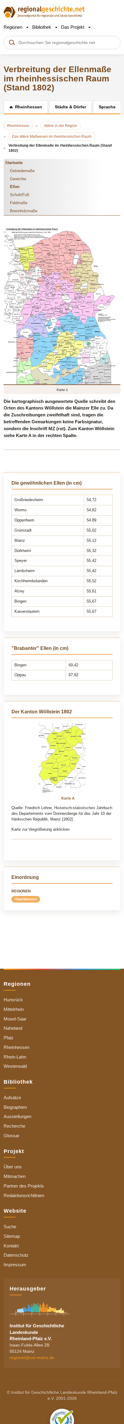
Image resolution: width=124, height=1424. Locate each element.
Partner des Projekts (24, 1185)
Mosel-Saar (15, 1018)
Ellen (15, 186)
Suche (10, 1226)
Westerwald (15, 1066)
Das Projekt (73, 27)
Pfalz (9, 1037)
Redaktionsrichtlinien (24, 1195)
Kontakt (11, 1245)
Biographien (15, 1107)
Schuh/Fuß (19, 194)
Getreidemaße (22, 171)
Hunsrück (13, 999)
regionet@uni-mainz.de (32, 1357)
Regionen (13, 27)
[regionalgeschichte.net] (44, 11)
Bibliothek (42, 27)
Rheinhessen (25, 899)
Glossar (11, 1135)
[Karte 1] (62, 305)
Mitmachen (15, 1176)
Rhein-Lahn (15, 1056)
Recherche (14, 1126)
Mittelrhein (14, 1009)
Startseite (14, 162)
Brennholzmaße (23, 211)
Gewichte (18, 179)
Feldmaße (18, 203)
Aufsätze (12, 1097)
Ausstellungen (17, 1116)
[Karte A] (62, 759)
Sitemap (12, 1236)
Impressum (15, 1264)
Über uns (13, 1166)
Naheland (13, 1028)
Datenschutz (16, 1255)
